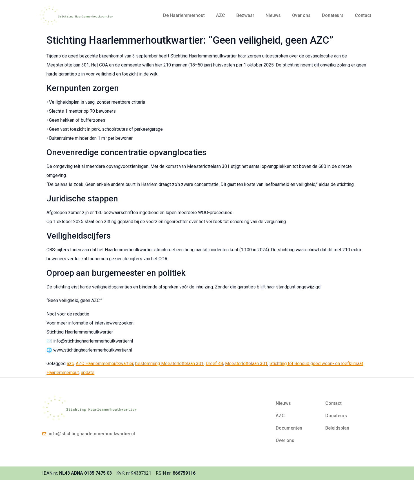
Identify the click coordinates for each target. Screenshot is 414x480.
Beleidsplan (337, 428)
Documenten (289, 428)
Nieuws (273, 15)
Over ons (301, 15)
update (87, 372)
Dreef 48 (214, 363)
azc (70, 363)
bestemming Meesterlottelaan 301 (169, 363)
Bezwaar (245, 15)
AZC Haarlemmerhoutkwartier (104, 363)
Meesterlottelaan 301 (246, 363)
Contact (363, 15)
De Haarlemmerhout (184, 15)
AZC (220, 15)
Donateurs (333, 15)
